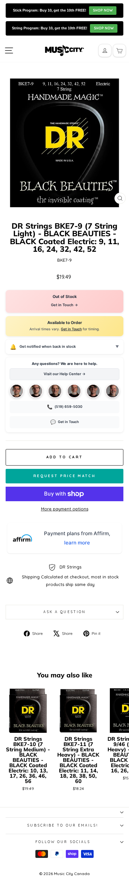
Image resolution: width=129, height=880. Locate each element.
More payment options (64, 508)
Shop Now (102, 10)
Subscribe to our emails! (62, 825)
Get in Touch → (64, 305)
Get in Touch (71, 329)
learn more (77, 542)
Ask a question (64, 612)
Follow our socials (63, 842)
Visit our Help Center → (65, 374)
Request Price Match (64, 475)
